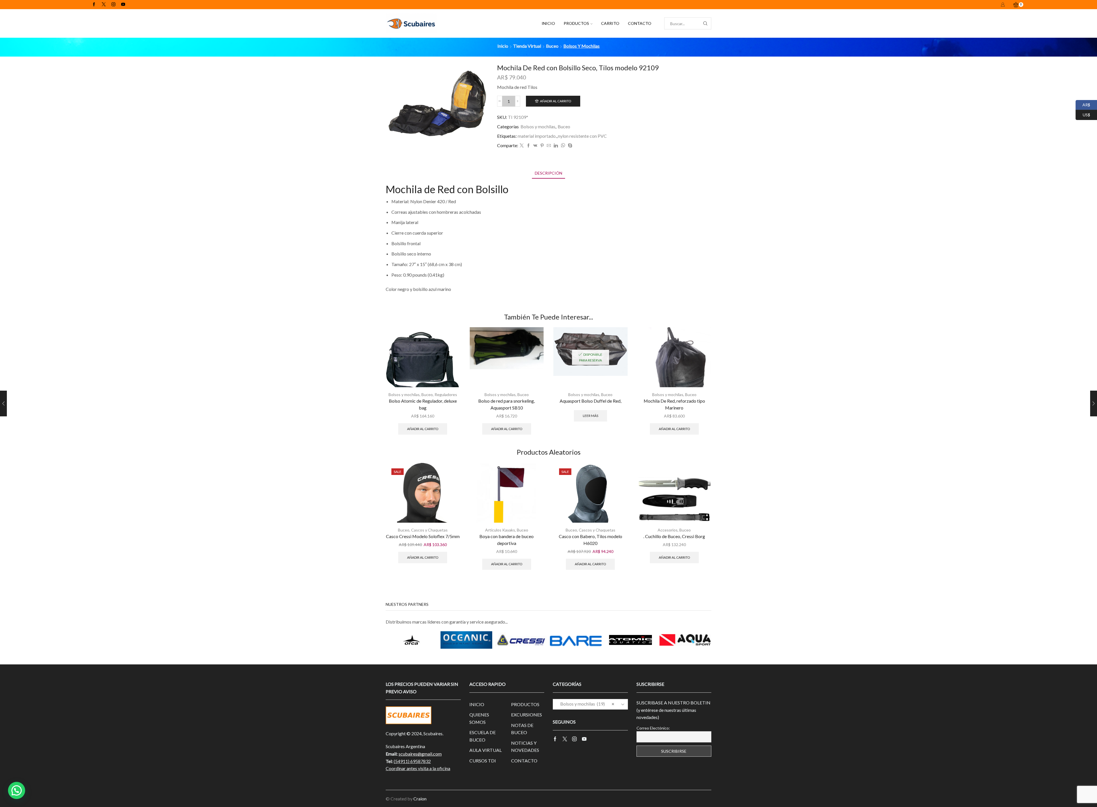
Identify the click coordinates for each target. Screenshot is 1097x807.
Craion (420, 798)
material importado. (537, 136)
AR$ (1083, 104)
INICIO (548, 23)
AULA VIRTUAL (485, 750)
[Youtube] (123, 4)
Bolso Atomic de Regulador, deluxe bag (423, 404)
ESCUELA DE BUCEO (482, 736)
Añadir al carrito (555, 101)
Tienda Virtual (527, 46)
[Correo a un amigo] (548, 145)
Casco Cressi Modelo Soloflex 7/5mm (423, 536)
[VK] (535, 145)
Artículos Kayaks (500, 530)
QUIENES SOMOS (479, 718)
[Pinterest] (542, 145)
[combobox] (590, 704)
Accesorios (668, 530)
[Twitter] (104, 4)
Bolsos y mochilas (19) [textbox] (586, 703)
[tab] (548, 173)
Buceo (552, 46)
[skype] (569, 145)
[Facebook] (94, 4)
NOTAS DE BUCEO (522, 728)
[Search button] (705, 23)
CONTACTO (639, 23)
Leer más (590, 416)
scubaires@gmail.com (420, 753)
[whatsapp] (562, 145)
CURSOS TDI (482, 760)
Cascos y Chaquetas (429, 530)
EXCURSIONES (526, 714)
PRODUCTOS (576, 23)
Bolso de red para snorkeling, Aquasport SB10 (506, 404)
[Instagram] (113, 4)
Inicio (502, 46)
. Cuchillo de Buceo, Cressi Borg (674, 536)
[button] (16, 790)
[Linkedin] (555, 145)
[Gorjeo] (521, 145)
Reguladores (446, 394)
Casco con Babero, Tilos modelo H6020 (590, 540)
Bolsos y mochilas (581, 46)
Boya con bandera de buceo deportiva (506, 540)
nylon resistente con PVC (582, 136)
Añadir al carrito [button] (422, 429)
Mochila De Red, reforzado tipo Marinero (674, 404)
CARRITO (610, 23)
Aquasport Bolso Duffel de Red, (590, 400)
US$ (1083, 114)
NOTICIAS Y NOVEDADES (525, 746)
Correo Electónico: (653, 728)
